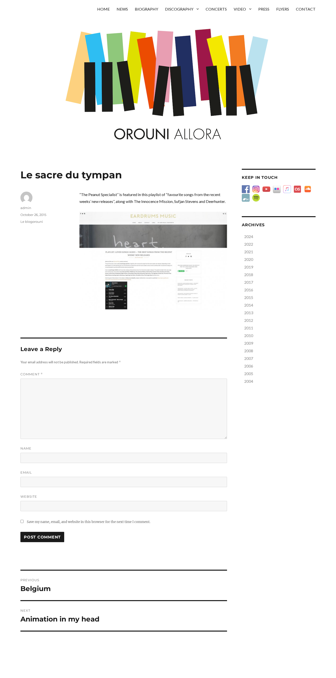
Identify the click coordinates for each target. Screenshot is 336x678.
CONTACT (306, 9)
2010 (248, 335)
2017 (248, 282)
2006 (248, 366)
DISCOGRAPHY (179, 9)
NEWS (122, 9)
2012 (248, 320)
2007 (248, 358)
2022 (248, 244)
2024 (248, 236)
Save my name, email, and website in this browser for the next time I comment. (88, 522)
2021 (248, 251)
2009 (248, 343)
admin (25, 208)
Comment (31, 374)
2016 (248, 289)
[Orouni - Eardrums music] (153, 261)
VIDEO (240, 9)
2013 (248, 312)
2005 (248, 373)
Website (28, 496)
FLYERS (282, 9)
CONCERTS (216, 9)
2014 (248, 305)
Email (26, 472)
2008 (248, 350)
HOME (103, 9)
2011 (248, 327)
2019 (248, 267)
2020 (248, 259)
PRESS (263, 9)
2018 (248, 274)
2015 (248, 297)
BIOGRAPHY (146, 9)
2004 (248, 381)
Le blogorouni (31, 222)
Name (25, 448)
